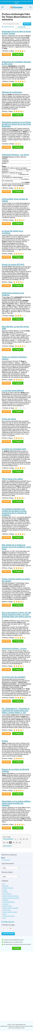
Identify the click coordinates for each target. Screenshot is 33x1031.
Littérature (5, 892)
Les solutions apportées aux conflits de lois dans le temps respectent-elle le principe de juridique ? (14, 512)
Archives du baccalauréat (9, 916)
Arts (4, 884)
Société (4, 914)
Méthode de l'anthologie (12, 92)
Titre (4, 858)
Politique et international (8, 902)
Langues (5, 890)
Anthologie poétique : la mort (14, 649)
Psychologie (6, 904)
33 (23, 839)
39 (16, 842)
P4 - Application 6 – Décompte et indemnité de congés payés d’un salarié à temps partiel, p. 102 (16, 710)
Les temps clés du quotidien (13, 677)
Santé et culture (7, 910)
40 (19, 842)
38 (13, 842)
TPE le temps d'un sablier (12, 479)
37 (10, 842)
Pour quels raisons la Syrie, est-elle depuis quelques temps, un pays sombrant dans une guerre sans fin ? (16, 615)
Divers (4, 918)
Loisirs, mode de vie (7, 894)
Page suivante (7, 846)
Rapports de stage (7, 906)
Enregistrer (19, 54)
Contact (16, 3)
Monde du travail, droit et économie (11, 898)
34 (27, 839)
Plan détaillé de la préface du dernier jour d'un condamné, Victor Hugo (16, 547)
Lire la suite (6, 54)
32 (20, 839)
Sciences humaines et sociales (10, 912)
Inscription (16, 948)
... (17, 839)
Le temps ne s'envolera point (14, 449)
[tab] (16, 922)
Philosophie (5, 900)
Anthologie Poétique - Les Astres (15, 155)
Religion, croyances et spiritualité (10, 908)
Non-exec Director (16, 1)
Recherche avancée (8, 933)
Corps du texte (6, 860)
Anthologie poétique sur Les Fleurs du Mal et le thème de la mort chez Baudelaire (16, 124)
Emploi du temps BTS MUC (13, 265)
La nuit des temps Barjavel (13, 391)
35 (4, 842)
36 (7, 842)
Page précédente (8, 839)
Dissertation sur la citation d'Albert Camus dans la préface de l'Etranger (16, 803)
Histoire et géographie (8, 888)
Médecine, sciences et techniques (10, 896)
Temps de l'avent (9, 419)
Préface (5, 741)
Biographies (5, 886)
